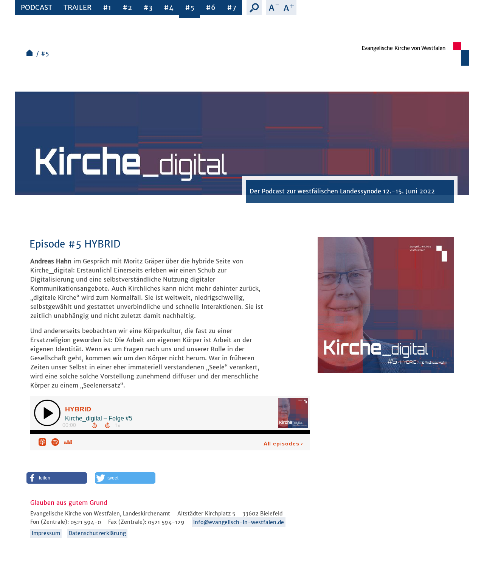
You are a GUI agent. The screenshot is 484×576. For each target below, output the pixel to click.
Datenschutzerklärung (97, 533)
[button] (56, 478)
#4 (169, 7)
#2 (127, 7)
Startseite (29, 53)
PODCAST (36, 7)
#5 (189, 7)
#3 (147, 7)
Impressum (46, 533)
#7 (231, 7)
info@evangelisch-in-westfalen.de (238, 522)
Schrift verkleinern (273, 7)
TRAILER (78, 7)
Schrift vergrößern (288, 7)
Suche (254, 7)
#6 (211, 7)
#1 (107, 7)
